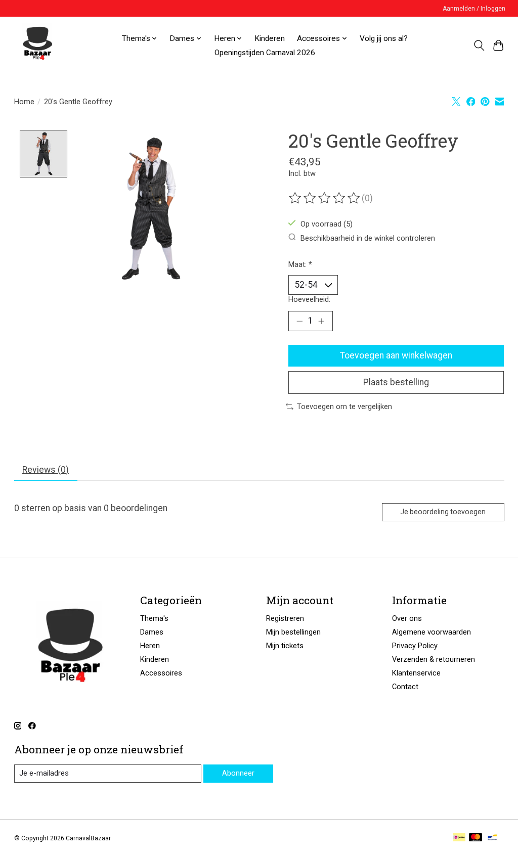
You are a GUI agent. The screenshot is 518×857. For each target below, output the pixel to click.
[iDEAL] (459, 838)
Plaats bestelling (396, 382)
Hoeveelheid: (309, 299)
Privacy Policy (415, 645)
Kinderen (269, 38)
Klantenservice (416, 673)
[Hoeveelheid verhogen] (321, 321)
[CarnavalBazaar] (37, 45)
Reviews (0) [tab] (45, 470)
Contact (405, 686)
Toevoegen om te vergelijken (344, 406)
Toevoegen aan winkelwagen (396, 355)
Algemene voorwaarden (431, 632)
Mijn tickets (285, 645)
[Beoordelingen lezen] (325, 198)
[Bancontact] (492, 838)
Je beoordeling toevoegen (443, 512)
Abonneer (238, 773)
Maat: (300, 264)
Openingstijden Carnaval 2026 (264, 52)
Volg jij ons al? (384, 38)
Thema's (154, 618)
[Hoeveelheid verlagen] (299, 321)
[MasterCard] (475, 838)
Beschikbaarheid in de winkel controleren (367, 237)
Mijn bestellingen (293, 632)
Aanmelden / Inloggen (474, 8)
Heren (150, 645)
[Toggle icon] (478, 45)
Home (24, 101)
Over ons (407, 618)
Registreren (285, 618)
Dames (151, 632)
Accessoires (161, 673)
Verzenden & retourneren (433, 659)
